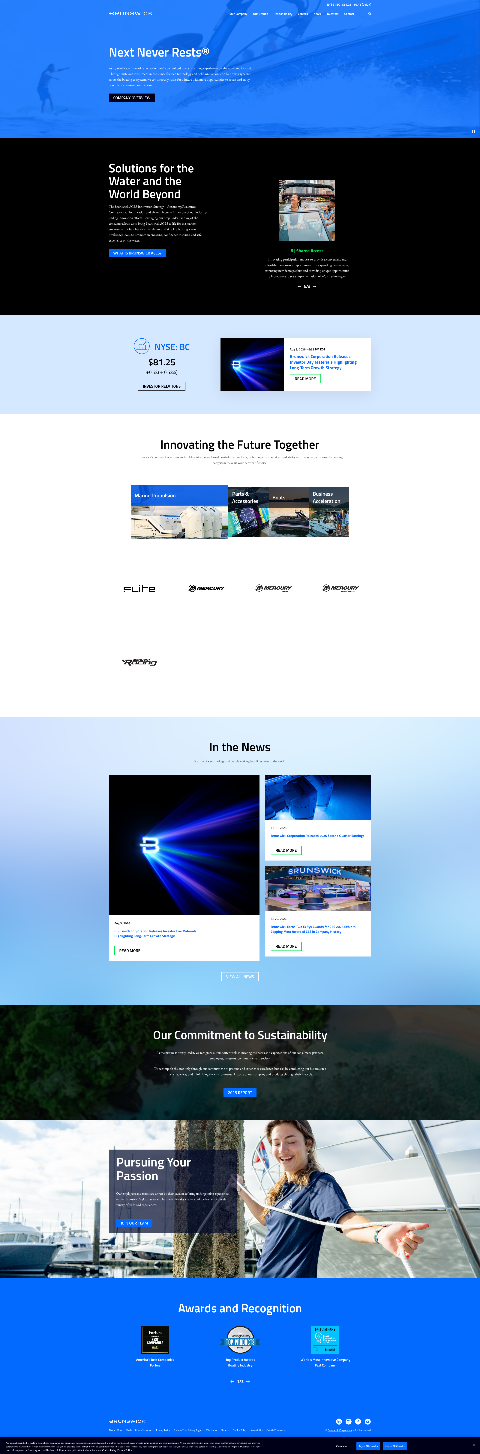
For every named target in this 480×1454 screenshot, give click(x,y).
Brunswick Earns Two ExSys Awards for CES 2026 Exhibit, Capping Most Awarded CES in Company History (313, 929)
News (317, 14)
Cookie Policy (240, 1430)
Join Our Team (134, 1223)
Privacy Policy (163, 1430)
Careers (303, 14)
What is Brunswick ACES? (137, 253)
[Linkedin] (339, 1423)
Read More (129, 950)
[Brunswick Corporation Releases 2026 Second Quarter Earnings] (318, 797)
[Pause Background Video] (473, 131)
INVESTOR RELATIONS (162, 386)
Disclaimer (211, 1430)
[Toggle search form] (369, 14)
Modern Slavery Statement (139, 1430)
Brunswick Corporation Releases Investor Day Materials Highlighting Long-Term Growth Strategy (155, 933)
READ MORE (305, 379)
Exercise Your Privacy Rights (188, 1430)
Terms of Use (115, 1430)
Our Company (239, 14)
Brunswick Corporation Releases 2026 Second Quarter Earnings (317, 835)
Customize (341, 1445)
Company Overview (131, 98)
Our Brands (260, 14)
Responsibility (283, 14)
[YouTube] (367, 1423)
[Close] (474, 1445)
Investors (332, 14)
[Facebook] (358, 1423)
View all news (240, 977)
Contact (349, 14)
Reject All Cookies (368, 1445)
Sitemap (225, 1430)
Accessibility (256, 1430)
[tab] (179, 512)
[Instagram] (349, 1423)
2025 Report (240, 1092)
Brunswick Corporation (340, 1430)
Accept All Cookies (395, 1445)
